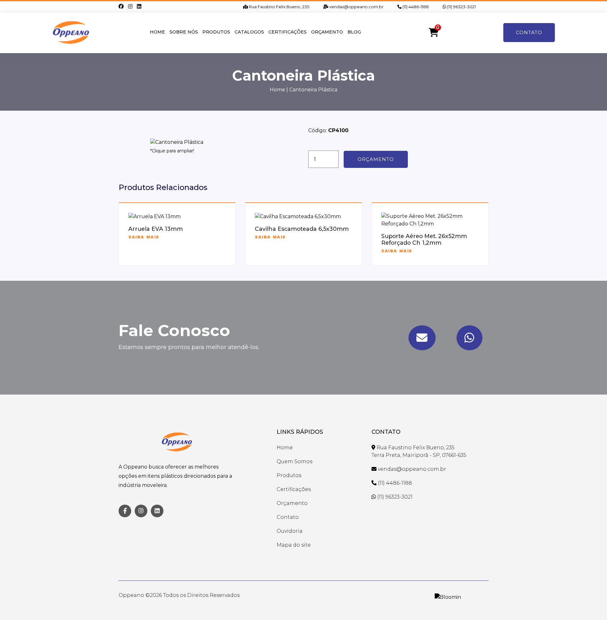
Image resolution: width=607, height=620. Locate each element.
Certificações (287, 32)
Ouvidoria (290, 531)
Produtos (216, 32)
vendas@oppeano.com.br (355, 6)
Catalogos (249, 32)
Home (157, 32)
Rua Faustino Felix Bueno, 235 (278, 6)
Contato (529, 32)
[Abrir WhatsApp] (591, 604)
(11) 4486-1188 (415, 6)
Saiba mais (143, 237)
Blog (354, 32)
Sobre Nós (183, 32)
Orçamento (327, 32)
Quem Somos (294, 461)
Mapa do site (294, 545)
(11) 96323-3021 (461, 6)
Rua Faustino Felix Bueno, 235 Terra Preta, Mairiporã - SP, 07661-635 (418, 451)
